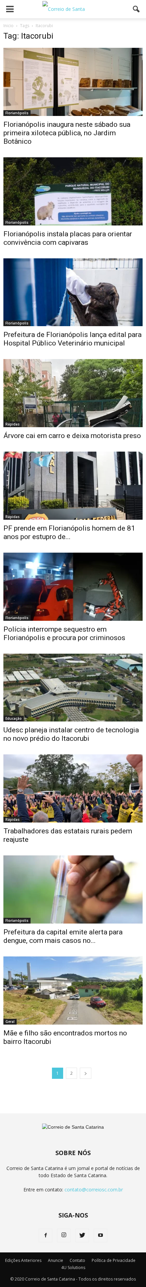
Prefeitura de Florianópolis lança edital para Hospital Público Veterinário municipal (72, 339)
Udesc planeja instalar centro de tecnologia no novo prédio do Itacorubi (71, 734)
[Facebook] (45, 1235)
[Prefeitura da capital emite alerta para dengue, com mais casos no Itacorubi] (73, 889)
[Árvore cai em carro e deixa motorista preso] (73, 393)
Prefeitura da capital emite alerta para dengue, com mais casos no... (63, 936)
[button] (136, 9)
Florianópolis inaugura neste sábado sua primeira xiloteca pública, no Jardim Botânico (66, 132)
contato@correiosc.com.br (94, 1189)
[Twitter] (82, 1235)
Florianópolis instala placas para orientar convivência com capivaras (67, 238)
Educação (13, 718)
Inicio (8, 25)
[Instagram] (64, 1235)
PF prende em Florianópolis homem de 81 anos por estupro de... (69, 532)
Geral (10, 1021)
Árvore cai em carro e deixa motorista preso (72, 436)
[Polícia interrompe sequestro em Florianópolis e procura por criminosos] (73, 587)
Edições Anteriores (23, 1260)
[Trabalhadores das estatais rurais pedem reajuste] (73, 788)
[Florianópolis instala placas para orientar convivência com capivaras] (73, 191)
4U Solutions (73, 1267)
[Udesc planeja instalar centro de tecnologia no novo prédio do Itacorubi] (73, 688)
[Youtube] (100, 1235)
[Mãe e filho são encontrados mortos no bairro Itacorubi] (73, 990)
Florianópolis (17, 113)
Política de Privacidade (113, 1260)
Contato (77, 1260)
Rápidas (12, 424)
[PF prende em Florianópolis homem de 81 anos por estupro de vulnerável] (73, 486)
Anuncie (55, 1260)
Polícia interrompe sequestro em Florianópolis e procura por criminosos (64, 633)
